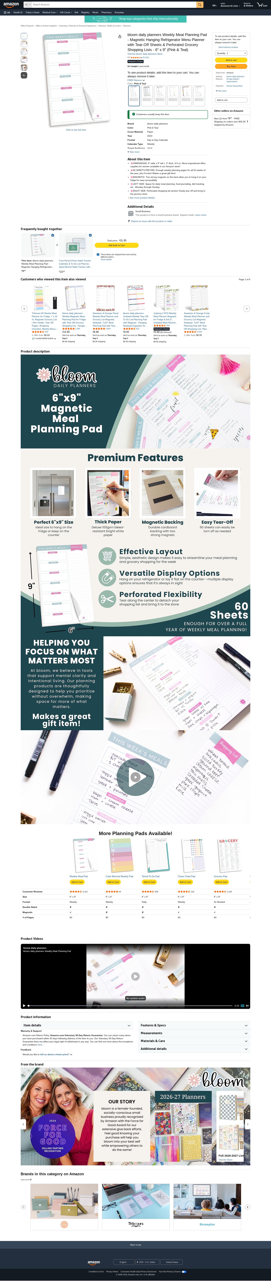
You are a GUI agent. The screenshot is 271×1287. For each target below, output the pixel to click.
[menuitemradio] (242, 1005)
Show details (106, 259)
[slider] (129, 1005)
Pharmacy (106, 12)
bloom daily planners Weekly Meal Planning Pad (47, 951)
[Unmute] (247, 1005)
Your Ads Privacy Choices (170, 1272)
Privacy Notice (112, 1272)
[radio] (24, 36)
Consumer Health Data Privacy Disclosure (139, 1272)
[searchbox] (114, 5)
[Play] (23, 1005)
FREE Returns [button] (135, 80)
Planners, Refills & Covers (109, 26)
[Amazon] (11, 5)
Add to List (222, 100)
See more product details (142, 197)
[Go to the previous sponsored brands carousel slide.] (23, 1207)
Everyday (119, 12)
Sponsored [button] (25, 1180)
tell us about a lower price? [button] (55, 1054)
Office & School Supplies (46, 26)
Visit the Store (225, 1159)
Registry (85, 12)
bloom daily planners (235, 76)
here (40, 1044)
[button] (6, 12)
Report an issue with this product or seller (151, 221)
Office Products (27, 26)
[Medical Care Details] (57, 12)
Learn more (200, 215)
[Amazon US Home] (94, 1263)
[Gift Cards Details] (71, 12)
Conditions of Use (96, 1272)
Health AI (17, 12)
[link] (76, 245)
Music (95, 12)
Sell (76, 12)
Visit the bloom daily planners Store (145, 54)
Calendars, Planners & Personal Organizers (77, 26)
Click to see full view (76, 130)
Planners (127, 26)
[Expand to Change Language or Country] (132, 1262)
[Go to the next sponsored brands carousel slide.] (247, 1207)
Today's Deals (32, 12)
